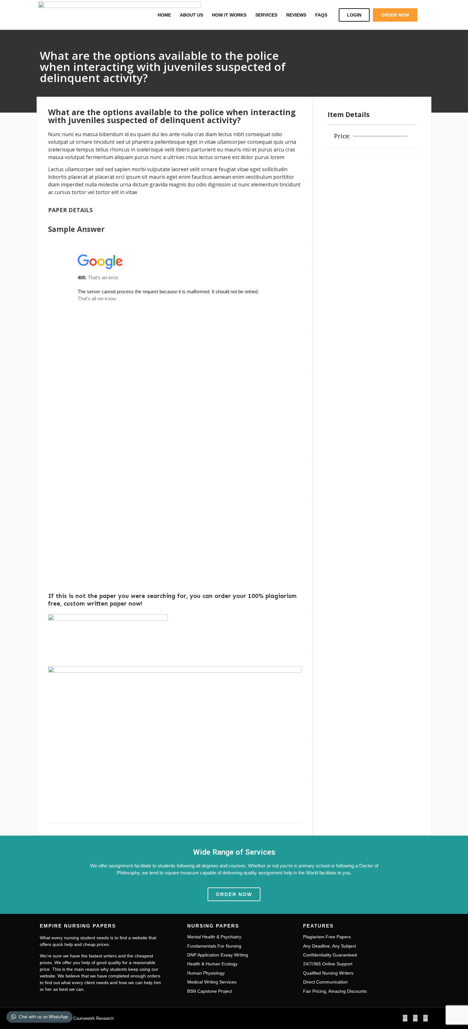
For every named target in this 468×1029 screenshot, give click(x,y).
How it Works (229, 14)
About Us (191, 14)
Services (266, 14)
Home (164, 14)
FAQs (321, 14)
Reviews (296, 14)
